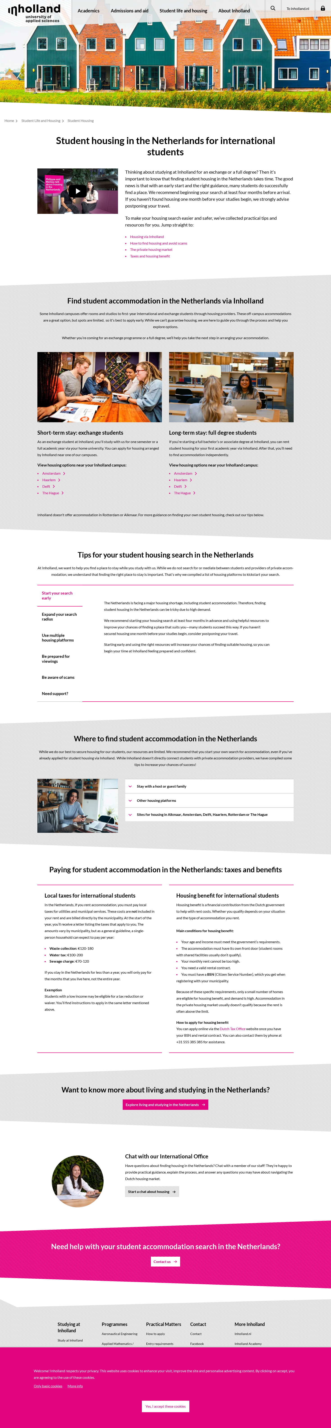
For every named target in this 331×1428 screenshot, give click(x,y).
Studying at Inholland (69, 1327)
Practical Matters (163, 1324)
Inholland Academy (248, 1344)
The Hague (50, 493)
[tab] (59, 595)
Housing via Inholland (147, 236)
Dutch (224, 1029)
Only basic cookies (48, 1386)
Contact (198, 1324)
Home (10, 120)
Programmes (114, 1324)
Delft (46, 486)
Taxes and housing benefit (150, 256)
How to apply (155, 1334)
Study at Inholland (70, 1340)
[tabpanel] (188, 627)
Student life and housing (183, 10)
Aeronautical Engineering (119, 1334)
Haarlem (49, 480)
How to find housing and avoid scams (158, 243)
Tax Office (237, 1029)
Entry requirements (159, 1344)
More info (75, 1386)
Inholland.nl (243, 1334)
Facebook (197, 1344)
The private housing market (151, 249)
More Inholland (250, 1324)
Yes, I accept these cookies (165, 1406)
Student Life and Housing (41, 120)
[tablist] (59, 643)
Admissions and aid (129, 10)
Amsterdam (51, 473)
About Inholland (234, 10)
